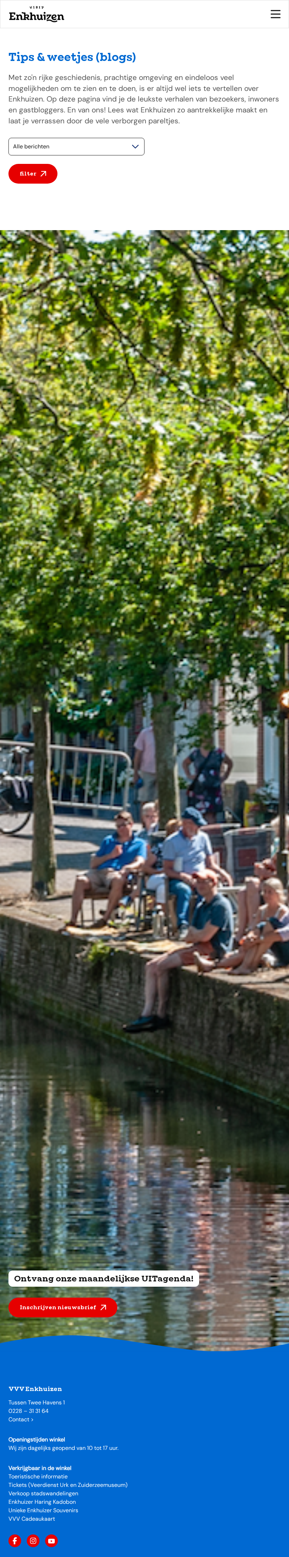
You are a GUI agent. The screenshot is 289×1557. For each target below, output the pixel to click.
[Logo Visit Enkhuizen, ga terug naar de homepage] (36, 14)
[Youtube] (51, 1540)
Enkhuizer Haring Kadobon (42, 1502)
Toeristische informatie (38, 1476)
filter (28, 173)
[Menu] (276, 14)
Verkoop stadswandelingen (43, 1493)
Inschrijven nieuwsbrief (58, 1307)
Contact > (21, 1419)
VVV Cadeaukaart (31, 1518)
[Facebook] (14, 1540)
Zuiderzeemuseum (101, 1485)
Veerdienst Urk (49, 1485)
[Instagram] (33, 1540)
